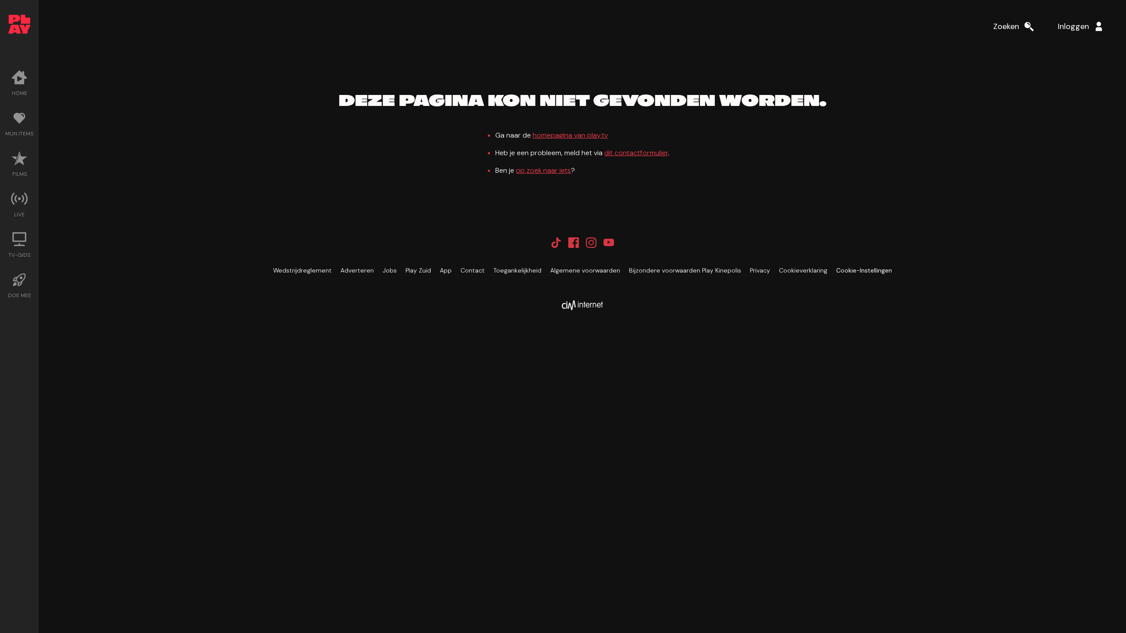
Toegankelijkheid (517, 270)
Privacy (760, 270)
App (446, 270)
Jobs (390, 270)
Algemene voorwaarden (585, 270)
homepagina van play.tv (570, 135)
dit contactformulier (636, 152)
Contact (473, 270)
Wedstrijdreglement (302, 270)
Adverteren (357, 270)
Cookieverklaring (803, 270)
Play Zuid (418, 270)
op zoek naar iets (543, 170)
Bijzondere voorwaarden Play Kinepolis (685, 270)
